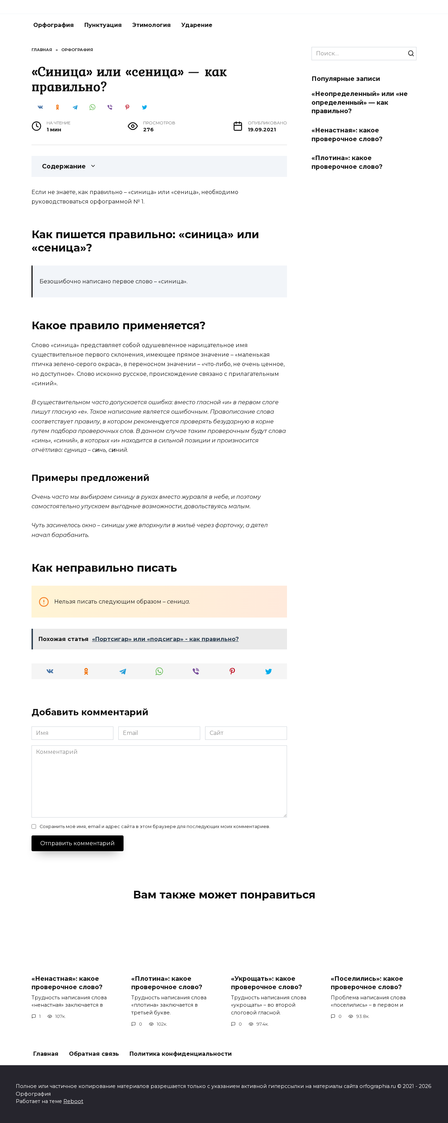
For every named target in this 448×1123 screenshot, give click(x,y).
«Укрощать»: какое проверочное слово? (266, 982)
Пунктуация (103, 25)
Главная (45, 1053)
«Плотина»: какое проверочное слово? (347, 162)
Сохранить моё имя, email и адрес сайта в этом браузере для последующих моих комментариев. (155, 826)
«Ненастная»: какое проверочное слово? (347, 134)
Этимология (151, 25)
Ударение (196, 25)
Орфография (53, 25)
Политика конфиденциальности (181, 1053)
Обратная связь (94, 1053)
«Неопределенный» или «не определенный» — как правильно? (360, 102)
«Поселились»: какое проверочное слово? (367, 982)
